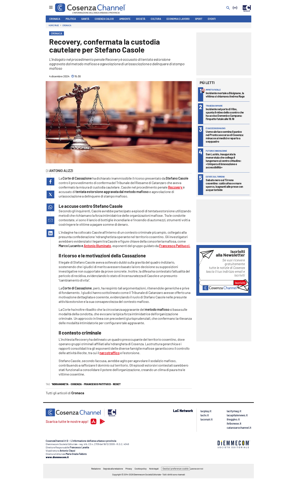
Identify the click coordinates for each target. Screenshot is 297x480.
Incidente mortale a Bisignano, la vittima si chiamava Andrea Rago (225, 94)
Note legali (154, 468)
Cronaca (66, 25)
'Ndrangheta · (61, 384)
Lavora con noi (196, 468)
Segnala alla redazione (113, 468)
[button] (50, 181)
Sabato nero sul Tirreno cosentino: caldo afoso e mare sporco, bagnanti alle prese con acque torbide (224, 184)
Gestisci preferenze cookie (176, 468)
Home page (54, 25)
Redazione (96, 468)
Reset (117, 384)
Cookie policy (141, 468)
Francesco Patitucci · (98, 384)
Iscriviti (240, 283)
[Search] (228, 8)
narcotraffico (110, 353)
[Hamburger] (48, 6)
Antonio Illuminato (97, 246)
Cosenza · (77, 384)
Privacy (128, 468)
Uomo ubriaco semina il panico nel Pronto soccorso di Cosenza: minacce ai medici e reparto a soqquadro (225, 136)
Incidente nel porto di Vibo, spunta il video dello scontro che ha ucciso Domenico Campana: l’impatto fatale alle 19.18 (225, 114)
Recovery (175, 187)
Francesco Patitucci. (174, 246)
